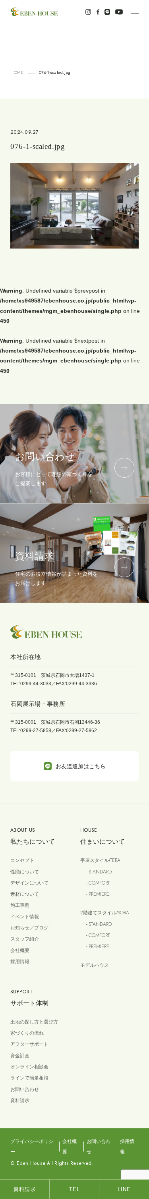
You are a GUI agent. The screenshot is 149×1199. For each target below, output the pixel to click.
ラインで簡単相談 (29, 1078)
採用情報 (19, 961)
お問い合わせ (24, 1089)
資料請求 (19, 1100)
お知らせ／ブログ (29, 928)
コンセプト (22, 860)
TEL (74, 1189)
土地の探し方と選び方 (34, 1022)
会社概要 (19, 950)
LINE (124, 1189)
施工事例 (19, 905)
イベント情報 (24, 916)
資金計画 (19, 1055)
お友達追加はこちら (81, 766)
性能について (24, 872)
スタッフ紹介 (24, 939)
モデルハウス (94, 965)
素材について (24, 894)
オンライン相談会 (29, 1067)
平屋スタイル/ (100, 860)
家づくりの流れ (27, 1033)
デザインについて (29, 883)
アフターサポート (29, 1044)
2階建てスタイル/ (104, 912)
